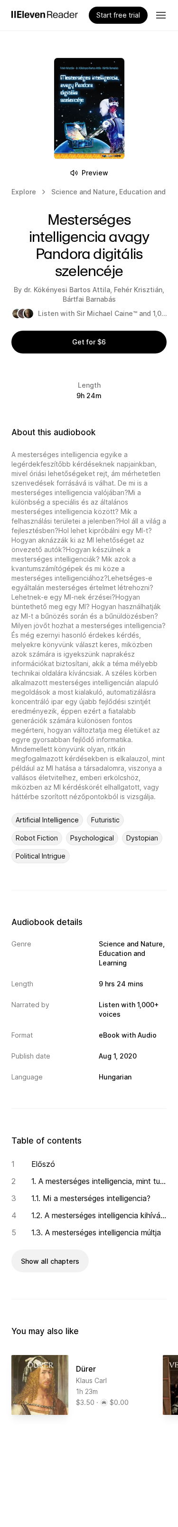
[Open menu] (160, 15)
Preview (95, 173)
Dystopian (142, 838)
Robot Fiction (37, 838)
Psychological (92, 838)
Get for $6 (89, 342)
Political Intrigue (41, 856)
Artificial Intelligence (47, 820)
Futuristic (105, 820)
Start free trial (118, 15)
